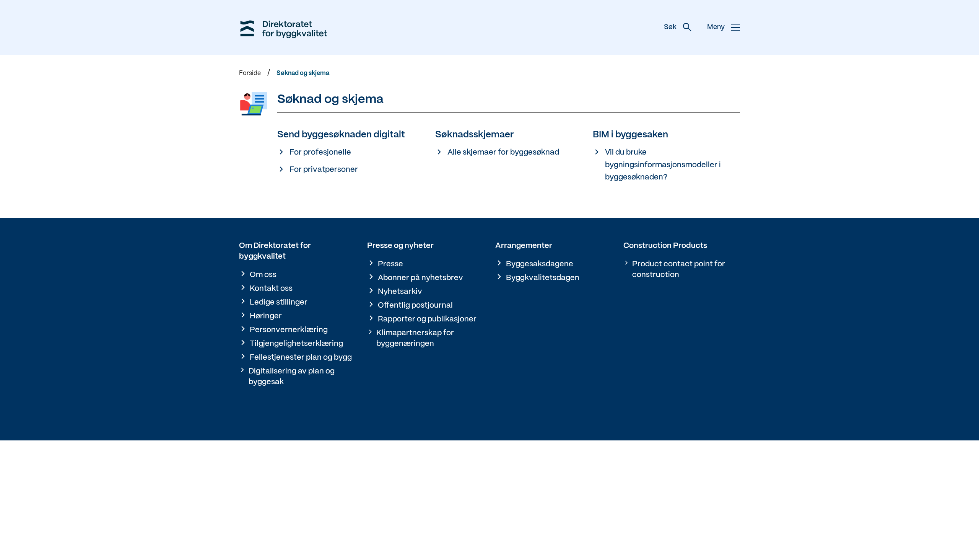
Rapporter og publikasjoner (427, 319)
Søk (670, 27)
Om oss (263, 275)
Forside (250, 73)
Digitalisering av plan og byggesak (292, 377)
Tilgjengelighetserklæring (296, 343)
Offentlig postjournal (415, 305)
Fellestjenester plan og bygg (301, 357)
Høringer (266, 316)
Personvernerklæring (289, 330)
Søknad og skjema (302, 73)
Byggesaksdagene (539, 264)
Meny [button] (716, 27)
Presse (390, 264)
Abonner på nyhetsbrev (420, 278)
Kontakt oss (271, 288)
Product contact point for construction (678, 270)
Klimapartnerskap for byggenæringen (415, 338)
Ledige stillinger (278, 302)
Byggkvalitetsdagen (542, 278)
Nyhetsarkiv (400, 291)
